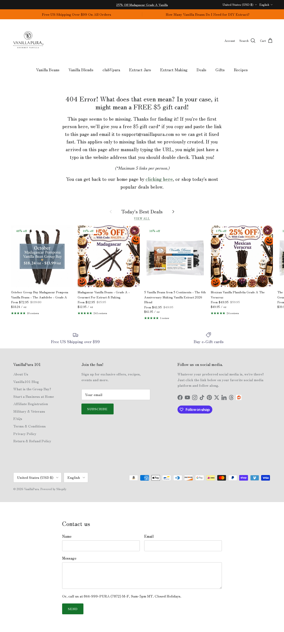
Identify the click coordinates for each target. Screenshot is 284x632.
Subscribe (97, 409)
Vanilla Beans (47, 69)
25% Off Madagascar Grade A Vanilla (142, 4)
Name (66, 536)
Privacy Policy (24, 433)
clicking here (159, 178)
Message (69, 558)
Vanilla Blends (81, 69)
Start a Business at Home (33, 396)
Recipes (241, 69)
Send (73, 609)
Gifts (220, 69)
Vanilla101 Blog (26, 381)
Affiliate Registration (30, 403)
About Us (20, 374)
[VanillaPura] (28, 41)
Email (149, 536)
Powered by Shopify (53, 489)
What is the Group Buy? (32, 388)
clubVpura (111, 69)
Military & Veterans (29, 411)
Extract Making (173, 69)
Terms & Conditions (29, 426)
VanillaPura (31, 489)
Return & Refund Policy (32, 440)
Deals (201, 69)
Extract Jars (140, 69)
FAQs (17, 418)
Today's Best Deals (142, 211)
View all (142, 218)
